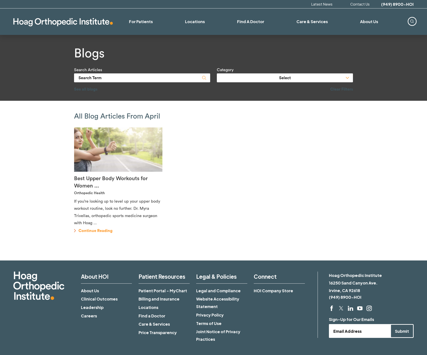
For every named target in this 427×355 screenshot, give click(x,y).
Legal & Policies (216, 276)
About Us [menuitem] (369, 21)
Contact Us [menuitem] (360, 4)
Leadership (92, 307)
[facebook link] (331, 308)
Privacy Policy (210, 314)
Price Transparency (158, 332)
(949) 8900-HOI (397, 4)
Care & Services (154, 324)
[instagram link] (369, 308)
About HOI (95, 276)
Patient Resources (162, 276)
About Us (90, 290)
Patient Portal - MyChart (163, 290)
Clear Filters (341, 89)
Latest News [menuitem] (321, 4)
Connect (265, 276)
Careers (89, 315)
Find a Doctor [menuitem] (250, 21)
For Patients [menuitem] (141, 21)
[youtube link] (360, 308)
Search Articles (88, 70)
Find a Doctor (152, 315)
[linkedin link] (350, 308)
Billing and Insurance (159, 298)
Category (225, 70)
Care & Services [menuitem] (312, 21)
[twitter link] (341, 308)
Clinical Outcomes (99, 298)
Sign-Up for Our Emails (351, 319)
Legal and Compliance (218, 290)
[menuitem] (412, 21)
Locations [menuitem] (195, 21)
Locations (148, 307)
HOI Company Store (273, 290)
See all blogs (85, 89)
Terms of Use (209, 323)
